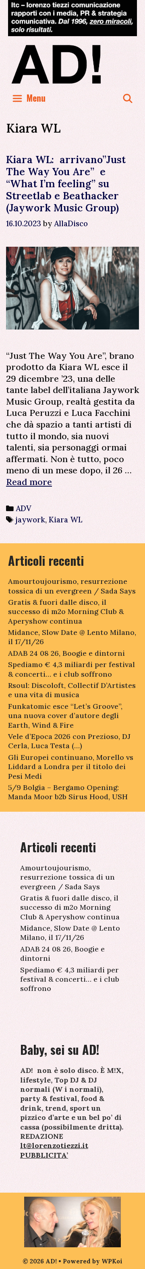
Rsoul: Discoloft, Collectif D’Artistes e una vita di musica (72, 690)
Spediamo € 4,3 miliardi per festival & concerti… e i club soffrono (71, 669)
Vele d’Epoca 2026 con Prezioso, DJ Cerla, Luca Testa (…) (69, 741)
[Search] (127, 98)
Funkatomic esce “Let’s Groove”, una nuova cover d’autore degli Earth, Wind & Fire (65, 716)
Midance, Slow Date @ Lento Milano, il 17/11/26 (70, 932)
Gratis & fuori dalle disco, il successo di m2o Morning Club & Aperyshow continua (66, 612)
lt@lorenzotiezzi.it (54, 1145)
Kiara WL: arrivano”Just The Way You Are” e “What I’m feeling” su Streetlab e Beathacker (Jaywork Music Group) (66, 183)
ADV (23, 508)
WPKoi (112, 1261)
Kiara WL (66, 519)
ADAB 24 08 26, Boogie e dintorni (66, 653)
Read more (29, 481)
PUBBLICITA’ (44, 1155)
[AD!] (72, 64)
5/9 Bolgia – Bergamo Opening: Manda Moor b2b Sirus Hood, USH (68, 792)
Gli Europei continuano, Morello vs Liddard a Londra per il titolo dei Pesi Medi (70, 767)
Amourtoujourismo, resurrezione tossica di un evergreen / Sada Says (72, 586)
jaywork (30, 519)
